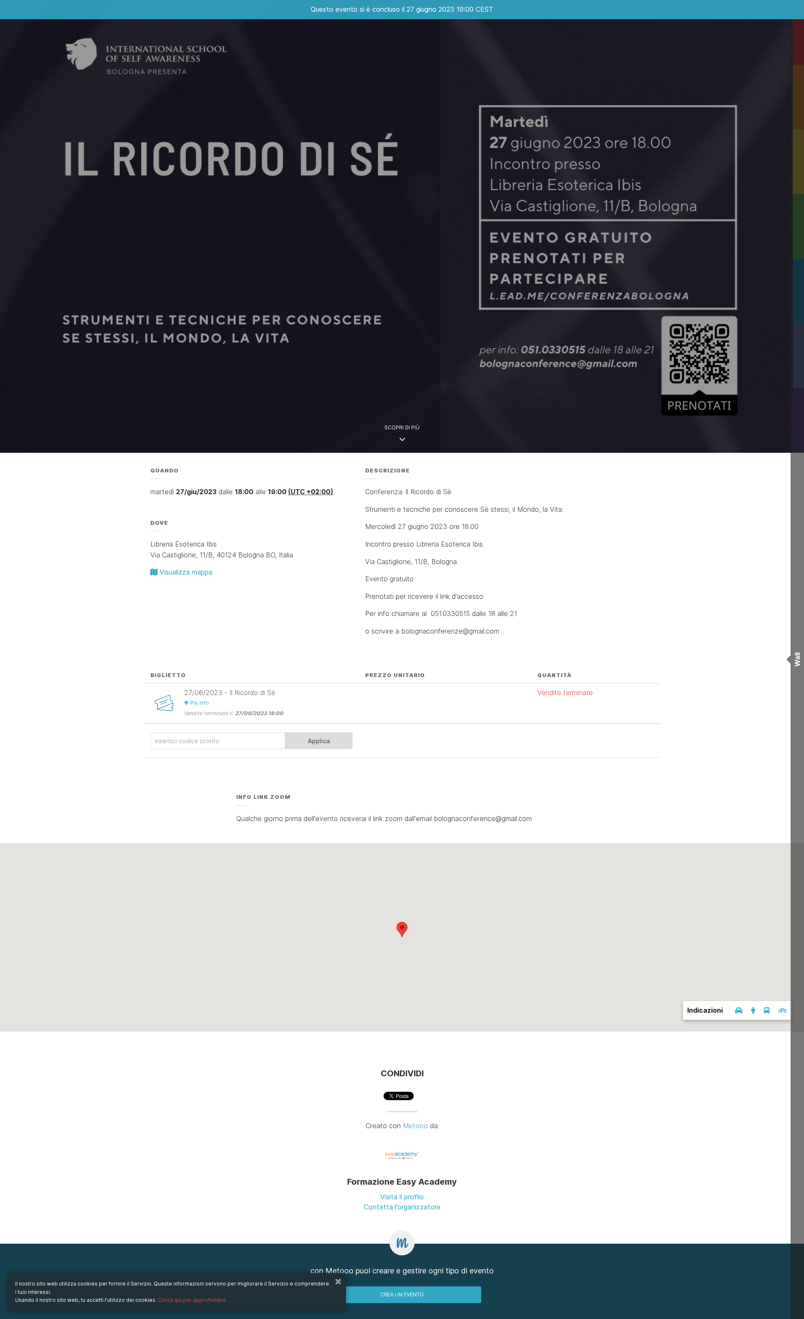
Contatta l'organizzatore (402, 1207)
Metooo (415, 1125)
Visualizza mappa (184, 572)
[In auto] (738, 1010)
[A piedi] (753, 1010)
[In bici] (782, 1010)
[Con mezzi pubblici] (767, 1010)
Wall (797, 659)
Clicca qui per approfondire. (192, 1300)
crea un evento (402, 1294)
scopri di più (402, 427)
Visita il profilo (402, 1197)
